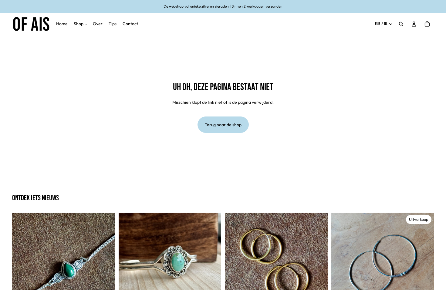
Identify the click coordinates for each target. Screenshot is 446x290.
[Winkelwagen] (427, 24)
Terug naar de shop (223, 124)
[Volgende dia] (106, 264)
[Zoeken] (401, 24)
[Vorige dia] (21, 264)
